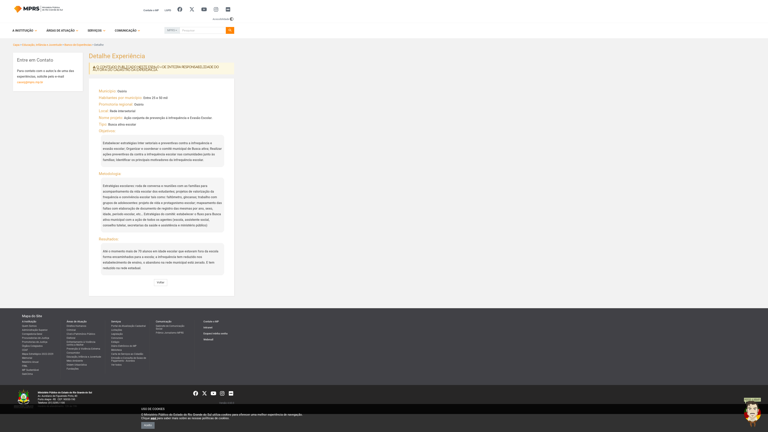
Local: (104, 111)
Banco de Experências (78, 44)
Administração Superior (35, 330)
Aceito (148, 425)
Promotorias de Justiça (34, 342)
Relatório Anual (30, 362)
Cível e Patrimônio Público (81, 334)
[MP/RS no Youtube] (204, 10)
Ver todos (116, 364)
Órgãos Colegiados (32, 346)
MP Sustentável (30, 370)
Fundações (73, 368)
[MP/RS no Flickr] (228, 10)
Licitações (116, 330)
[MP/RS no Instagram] (216, 10)
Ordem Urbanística (77, 364)
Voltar (160, 282)
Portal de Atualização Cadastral (128, 326)
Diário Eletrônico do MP (124, 346)
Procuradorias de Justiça (35, 338)
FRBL (24, 366)
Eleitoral (71, 338)
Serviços (95, 30)
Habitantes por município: (121, 98)
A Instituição (23, 30)
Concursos (117, 338)
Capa (16, 44)
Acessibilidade (221, 19)
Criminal (71, 330)
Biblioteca (116, 350)
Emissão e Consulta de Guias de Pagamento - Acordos (128, 359)
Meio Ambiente (75, 360)
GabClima (27, 374)
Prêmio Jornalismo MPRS (170, 332)
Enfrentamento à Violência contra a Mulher (81, 343)
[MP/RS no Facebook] (180, 10)
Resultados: (109, 239)
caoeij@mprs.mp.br (30, 82)
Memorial (27, 358)
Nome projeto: (111, 118)
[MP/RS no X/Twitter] (192, 10)
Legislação (117, 334)
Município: (108, 91)
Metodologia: (110, 174)
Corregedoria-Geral (32, 334)
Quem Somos (29, 326)
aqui (154, 418)
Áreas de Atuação (60, 30)
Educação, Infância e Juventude (42, 44)
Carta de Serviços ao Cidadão (127, 354)
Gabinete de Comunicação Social (170, 327)
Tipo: (103, 124)
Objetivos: (107, 131)
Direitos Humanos (76, 326)
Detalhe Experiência (117, 56)
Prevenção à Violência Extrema (83, 348)
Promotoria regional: (116, 104)
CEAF (25, 350)
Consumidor (73, 352)
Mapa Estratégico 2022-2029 (37, 354)
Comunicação (126, 30)
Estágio (115, 342)
